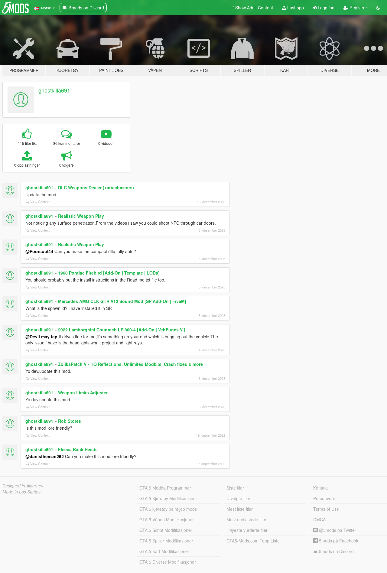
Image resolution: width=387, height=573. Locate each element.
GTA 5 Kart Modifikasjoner (164, 551)
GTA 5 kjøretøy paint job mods (168, 509)
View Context (40, 201)
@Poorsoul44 (39, 251)
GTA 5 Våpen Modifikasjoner (166, 519)
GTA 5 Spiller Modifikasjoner (166, 541)
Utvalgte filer (238, 498)
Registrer (357, 8)
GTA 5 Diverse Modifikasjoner (167, 562)
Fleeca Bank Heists (78, 449)
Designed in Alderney (22, 486)
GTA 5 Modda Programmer (165, 488)
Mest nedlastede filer (246, 519)
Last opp (295, 8)
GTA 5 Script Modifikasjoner (165, 530)
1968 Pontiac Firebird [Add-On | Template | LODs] (109, 273)
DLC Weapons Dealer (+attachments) (96, 187)
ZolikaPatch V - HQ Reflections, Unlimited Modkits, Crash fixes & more (130, 364)
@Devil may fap (41, 337)
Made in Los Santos (21, 492)
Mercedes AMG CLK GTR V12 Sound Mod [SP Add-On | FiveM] (122, 301)
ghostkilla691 (54, 90)
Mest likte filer (239, 509)
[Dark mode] (378, 7)
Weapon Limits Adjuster (83, 392)
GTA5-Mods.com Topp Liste (253, 541)
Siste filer (235, 488)
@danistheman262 (44, 456)
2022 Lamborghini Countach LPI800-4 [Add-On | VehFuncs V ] (121, 330)
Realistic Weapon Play (81, 216)
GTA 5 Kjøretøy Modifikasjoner (168, 498)
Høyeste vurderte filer (247, 530)
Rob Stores (69, 421)
